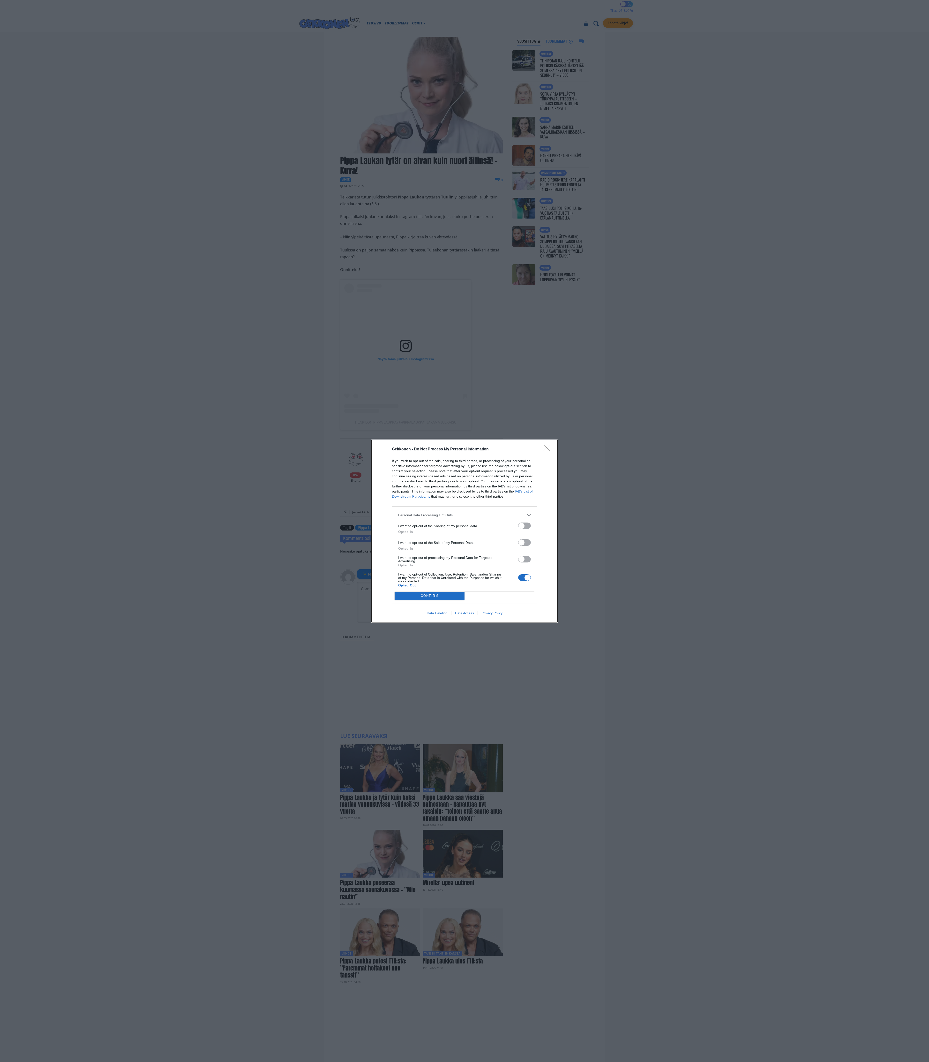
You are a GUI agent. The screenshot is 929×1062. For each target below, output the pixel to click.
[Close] (548, 449)
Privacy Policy (491, 613)
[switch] (524, 526)
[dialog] (464, 531)
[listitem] (464, 515)
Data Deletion (437, 613)
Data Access (464, 613)
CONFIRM (430, 596)
